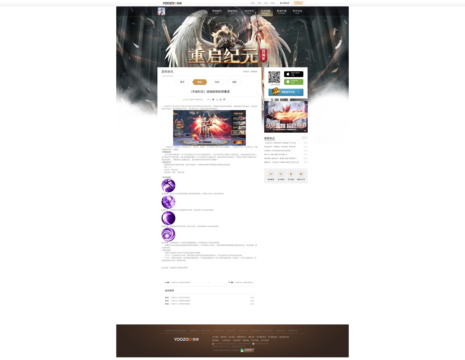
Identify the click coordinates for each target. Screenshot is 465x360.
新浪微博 (271, 179)
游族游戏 (286, 3)
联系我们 (224, 337)
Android (294, 82)
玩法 (217, 82)
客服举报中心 (241, 337)
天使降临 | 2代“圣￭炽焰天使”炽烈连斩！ (278, 151)
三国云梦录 (237, 340)
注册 (259, 3)
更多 (305, 138)
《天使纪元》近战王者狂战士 (243, 282)
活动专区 (249, 11)
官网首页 (217, 11)
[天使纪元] (161, 11)
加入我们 (232, 337)
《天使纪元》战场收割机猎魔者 (177, 301)
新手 (182, 82)
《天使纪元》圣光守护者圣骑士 (177, 297)
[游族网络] (172, 3)
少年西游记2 (226, 340)
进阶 (234, 82)
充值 (266, 3)
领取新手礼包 (288, 92)
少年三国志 (255, 340)
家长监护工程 (284, 337)
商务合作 (251, 337)
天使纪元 (246, 71)
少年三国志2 (265, 340)
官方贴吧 (281, 179)
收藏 (272, 3)
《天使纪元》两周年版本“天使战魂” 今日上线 (280, 143)
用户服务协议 (261, 337)
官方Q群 (291, 179)
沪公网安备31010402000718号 (225, 344)
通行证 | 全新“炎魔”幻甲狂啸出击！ (276, 154)
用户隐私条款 (272, 337)
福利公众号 (301, 179)
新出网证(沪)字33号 (238, 346)
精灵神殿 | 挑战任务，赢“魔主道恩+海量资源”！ (280, 158)
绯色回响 (246, 340)
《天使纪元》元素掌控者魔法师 (177, 304)
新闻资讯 (232, 11)
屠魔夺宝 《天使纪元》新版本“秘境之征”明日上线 (281, 162)
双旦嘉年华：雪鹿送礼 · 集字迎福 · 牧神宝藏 (279, 147)
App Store (295, 74)
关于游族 (215, 337)
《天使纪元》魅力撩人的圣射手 (180, 282)
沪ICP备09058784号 (262, 344)
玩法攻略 (265, 11)
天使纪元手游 (182, 268)
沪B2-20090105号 (244, 344)
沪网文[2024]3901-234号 (220, 346)
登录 (252, 3)
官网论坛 (297, 11)
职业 (200, 82)
